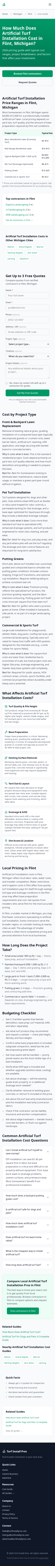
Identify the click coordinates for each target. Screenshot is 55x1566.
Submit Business (10, 1474)
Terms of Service (10, 1518)
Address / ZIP (16, 326)
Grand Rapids (25, 246)
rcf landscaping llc (18, 209)
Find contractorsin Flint (23, 1310)
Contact (5, 1510)
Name (9, 290)
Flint (30, 14)
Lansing (11, 258)
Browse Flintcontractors (27, 73)
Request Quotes (28, 82)
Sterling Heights (15, 252)
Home (5, 14)
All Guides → (8, 1493)
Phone (13, 314)
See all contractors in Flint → (19, 220)
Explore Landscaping (19, 204)
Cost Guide (7, 1489)
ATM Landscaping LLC (20, 214)
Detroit (10, 246)
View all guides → (14, 1430)
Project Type (15, 338)
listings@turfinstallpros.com (15, 1535)
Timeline (14, 351)
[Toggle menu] (50, 4)
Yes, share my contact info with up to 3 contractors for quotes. (27, 384)
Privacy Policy (8, 1514)
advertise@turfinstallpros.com (16, 1539)
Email (9, 302)
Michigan (17, 14)
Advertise (6, 1478)
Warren (40, 246)
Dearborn (24, 258)
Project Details (16, 363)
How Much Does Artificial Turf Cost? (21, 1332)
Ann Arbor (32, 252)
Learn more (43, 1558)
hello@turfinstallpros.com (14, 1531)
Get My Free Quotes (27, 392)
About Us (6, 1506)
